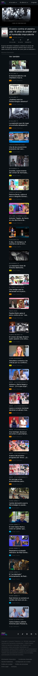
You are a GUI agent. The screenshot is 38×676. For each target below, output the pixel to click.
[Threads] (27, 634)
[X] (36, 634)
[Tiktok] (22, 634)
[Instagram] (31, 634)
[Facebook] (18, 634)
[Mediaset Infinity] (3, 2)
